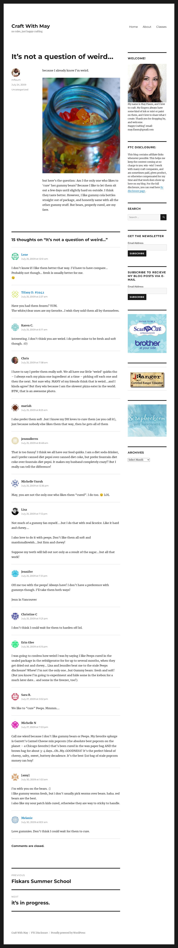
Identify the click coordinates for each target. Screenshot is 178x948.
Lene (24, 254)
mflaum (16, 79)
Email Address (135, 243)
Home (133, 26)
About (147, 26)
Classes (161, 26)
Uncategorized (19, 89)
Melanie (27, 818)
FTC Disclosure (39, 932)
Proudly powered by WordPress (68, 932)
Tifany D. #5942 (32, 292)
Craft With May (30, 26)
